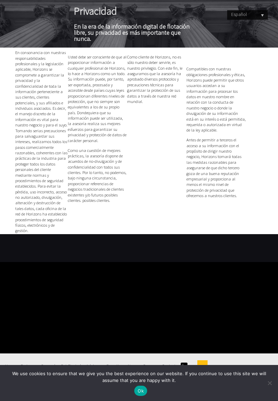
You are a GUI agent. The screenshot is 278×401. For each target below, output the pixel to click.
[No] (269, 383)
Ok (141, 391)
